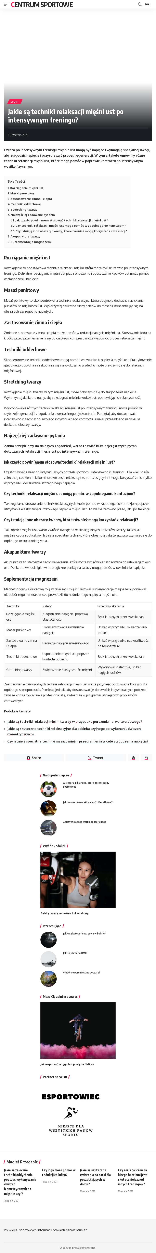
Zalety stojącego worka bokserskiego (84, 821)
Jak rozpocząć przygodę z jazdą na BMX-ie (67, 1064)
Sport (15, 102)
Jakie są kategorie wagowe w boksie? (84, 933)
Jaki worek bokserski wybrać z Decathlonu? (88, 802)
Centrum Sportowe (42, 4)
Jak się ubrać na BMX (75, 953)
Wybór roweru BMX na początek (81, 972)
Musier (81, 1230)
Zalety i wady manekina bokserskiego (64, 913)
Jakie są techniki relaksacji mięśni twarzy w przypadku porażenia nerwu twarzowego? (74, 722)
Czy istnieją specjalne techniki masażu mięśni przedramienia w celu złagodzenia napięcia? (77, 741)
